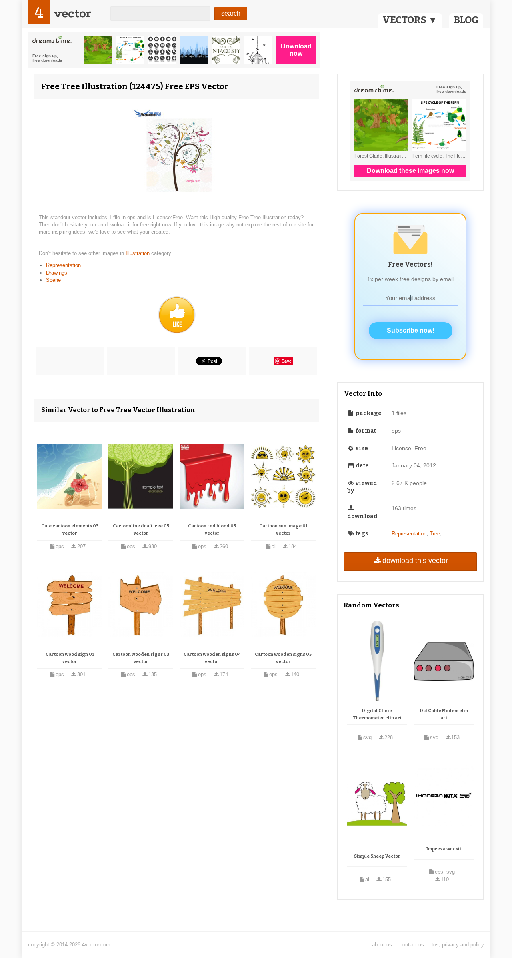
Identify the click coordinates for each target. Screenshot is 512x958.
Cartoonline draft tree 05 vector (141, 529)
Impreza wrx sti (443, 849)
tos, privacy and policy (458, 945)
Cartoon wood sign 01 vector (70, 658)
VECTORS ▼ (410, 20)
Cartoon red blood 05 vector (212, 529)
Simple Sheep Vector (377, 856)
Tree (435, 534)
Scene (53, 280)
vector (72, 13)
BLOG (466, 20)
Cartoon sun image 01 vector (283, 529)
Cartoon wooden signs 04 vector (212, 658)
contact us (412, 945)
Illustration (138, 253)
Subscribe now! (410, 330)
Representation (63, 265)
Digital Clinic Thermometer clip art (377, 714)
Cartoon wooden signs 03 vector (140, 658)
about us (382, 945)
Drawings (56, 273)
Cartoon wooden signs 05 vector (283, 658)
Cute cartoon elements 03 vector (69, 529)
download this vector (415, 561)
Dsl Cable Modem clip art (444, 714)
